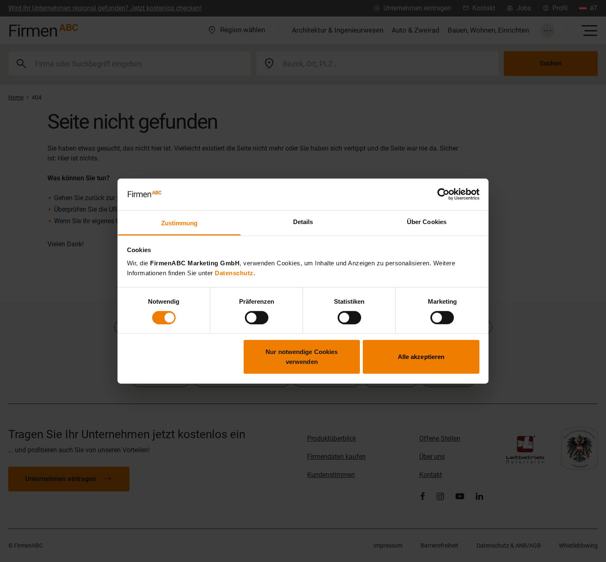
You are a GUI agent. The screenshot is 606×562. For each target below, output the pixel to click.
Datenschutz (234, 272)
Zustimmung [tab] (179, 223)
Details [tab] (303, 221)
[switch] (256, 317)
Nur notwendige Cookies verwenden (301, 356)
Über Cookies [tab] (426, 221)
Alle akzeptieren (421, 356)
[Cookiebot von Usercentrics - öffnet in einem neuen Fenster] (443, 194)
